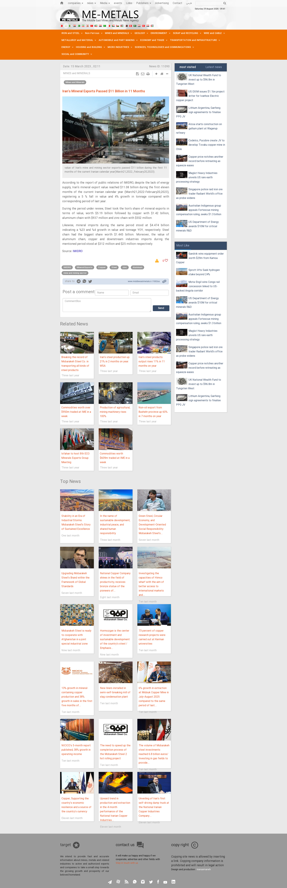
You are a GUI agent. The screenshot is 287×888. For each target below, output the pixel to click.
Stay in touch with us (127, 863)
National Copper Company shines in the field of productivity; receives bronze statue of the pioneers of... (115, 582)
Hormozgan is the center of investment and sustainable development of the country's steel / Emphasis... (115, 639)
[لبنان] (87, 25)
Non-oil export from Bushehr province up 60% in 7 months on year (153, 412)
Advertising (162, 3)
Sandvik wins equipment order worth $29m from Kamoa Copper (200, 258)
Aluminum (137, 267)
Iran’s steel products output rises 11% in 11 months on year (152, 361)
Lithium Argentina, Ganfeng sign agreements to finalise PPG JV (198, 112)
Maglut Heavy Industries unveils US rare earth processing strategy (196, 177)
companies (74, 3)
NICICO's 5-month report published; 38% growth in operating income (76, 749)
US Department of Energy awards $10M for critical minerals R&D (197, 226)
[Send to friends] (142, 73)
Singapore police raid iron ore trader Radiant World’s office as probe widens (199, 193)
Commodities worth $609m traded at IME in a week (115, 458)
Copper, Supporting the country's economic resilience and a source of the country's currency (76, 805)
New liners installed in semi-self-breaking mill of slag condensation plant (115, 692)
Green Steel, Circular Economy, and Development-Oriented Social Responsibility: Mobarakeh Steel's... (152, 524)
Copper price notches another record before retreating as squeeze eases (199, 161)
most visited (188, 67)
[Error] (158, 261)
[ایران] (83, 25)
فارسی (189, 3)
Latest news (214, 67)
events (118, 3)
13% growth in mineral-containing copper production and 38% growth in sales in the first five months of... (76, 697)
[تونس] (130, 25)
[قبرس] (65, 25)
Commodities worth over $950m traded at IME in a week (76, 412)
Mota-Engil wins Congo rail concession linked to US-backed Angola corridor (198, 286)
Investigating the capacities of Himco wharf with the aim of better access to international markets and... (151, 584)
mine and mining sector (75, 273)
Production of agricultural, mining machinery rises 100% (115, 412)
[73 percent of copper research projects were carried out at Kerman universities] (154, 615)
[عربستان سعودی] (135, 25)
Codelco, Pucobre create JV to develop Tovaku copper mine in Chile (200, 145)
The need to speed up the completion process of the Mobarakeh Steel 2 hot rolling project (115, 752)
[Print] (148, 73)
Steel (114, 267)
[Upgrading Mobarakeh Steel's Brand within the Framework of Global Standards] (77, 557)
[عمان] (117, 25)
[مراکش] (91, 25)
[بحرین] (61, 25)
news (90, 3)
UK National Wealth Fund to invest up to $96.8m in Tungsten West (198, 79)
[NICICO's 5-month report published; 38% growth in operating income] (77, 729)
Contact (177, 3)
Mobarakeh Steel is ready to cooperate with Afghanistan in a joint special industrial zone (76, 637)
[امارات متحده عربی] (152, 25)
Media (103, 3)
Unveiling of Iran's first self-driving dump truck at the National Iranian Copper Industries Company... (154, 807)
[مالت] (109, 25)
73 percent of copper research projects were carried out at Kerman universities (152, 637)
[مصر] (74, 25)
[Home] (61, 2)
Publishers (142, 3)
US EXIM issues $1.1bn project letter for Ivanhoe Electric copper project (200, 96)
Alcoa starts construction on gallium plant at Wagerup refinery (199, 128)
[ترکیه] (143, 25)
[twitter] (90, 281)
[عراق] (100, 25)
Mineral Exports (84, 267)
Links (129, 3)
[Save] (137, 73)
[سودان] (113, 25)
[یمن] (147, 25)
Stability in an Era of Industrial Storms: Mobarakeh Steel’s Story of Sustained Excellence (76, 522)
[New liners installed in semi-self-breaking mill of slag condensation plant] (115, 672)
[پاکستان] (78, 25)
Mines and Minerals (75, 82)
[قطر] (126, 25)
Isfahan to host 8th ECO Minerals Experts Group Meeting (75, 458)
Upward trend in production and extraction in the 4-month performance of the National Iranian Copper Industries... (115, 809)
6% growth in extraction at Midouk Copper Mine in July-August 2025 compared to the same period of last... (154, 697)
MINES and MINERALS (76, 73)
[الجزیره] (70, 25)
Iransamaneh (204, 869)
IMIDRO (78, 251)
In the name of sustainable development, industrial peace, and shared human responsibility (115, 524)
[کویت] (96, 25)
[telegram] (79, 282)
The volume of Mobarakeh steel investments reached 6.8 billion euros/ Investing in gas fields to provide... (154, 754)
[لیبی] (104, 25)
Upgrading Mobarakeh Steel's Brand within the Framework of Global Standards (75, 580)
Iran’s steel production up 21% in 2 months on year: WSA (115, 361)
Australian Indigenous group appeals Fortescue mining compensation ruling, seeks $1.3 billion (198, 210)
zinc (125, 267)
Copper (102, 267)
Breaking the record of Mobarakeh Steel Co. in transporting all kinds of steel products (75, 363)
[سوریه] (139, 25)
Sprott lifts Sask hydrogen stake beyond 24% (204, 272)
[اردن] (122, 25)
